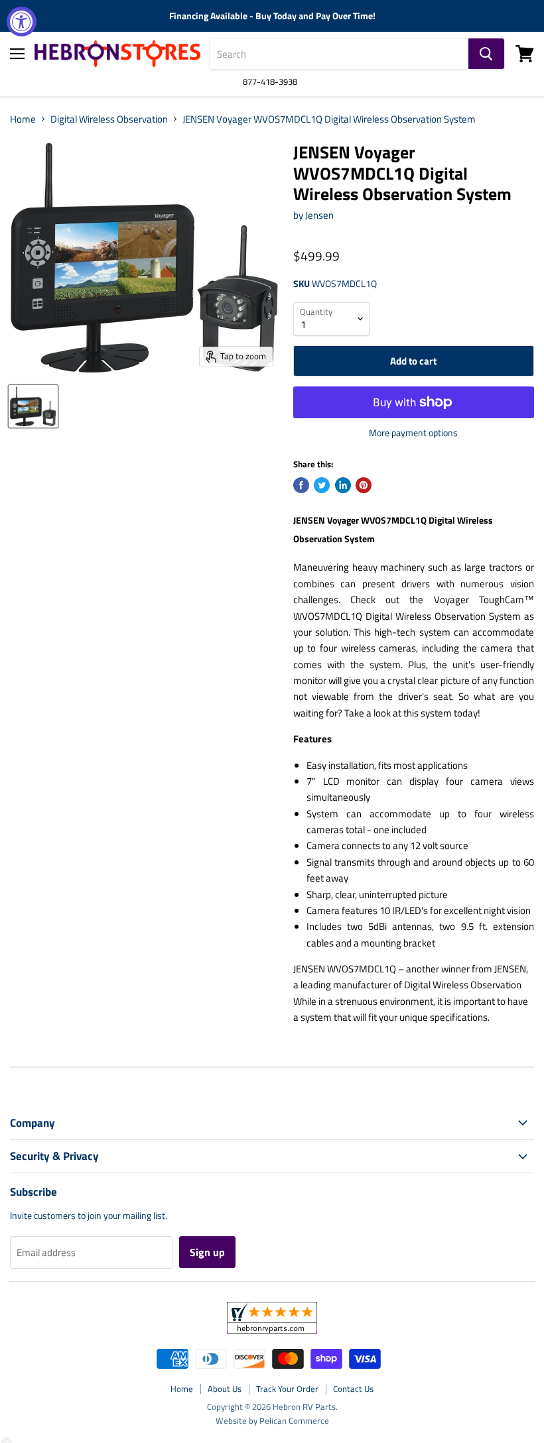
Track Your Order (287, 1388)
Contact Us (353, 1388)
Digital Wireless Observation (109, 119)
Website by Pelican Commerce (272, 1420)
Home (23, 119)
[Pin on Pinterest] (364, 485)
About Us (224, 1388)
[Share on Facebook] (301, 485)
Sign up (207, 1252)
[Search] (486, 53)
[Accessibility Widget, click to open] (21, 21)
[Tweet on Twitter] (322, 485)
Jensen (319, 215)
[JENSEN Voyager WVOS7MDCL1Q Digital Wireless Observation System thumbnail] (33, 406)
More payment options (413, 433)
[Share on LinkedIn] (343, 485)
